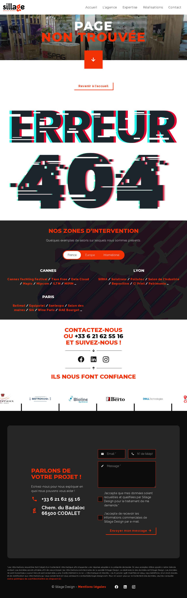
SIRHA (102, 279)
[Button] (93, 59)
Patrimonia (157, 283)
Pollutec (137, 279)
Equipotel (37, 305)
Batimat (19, 305)
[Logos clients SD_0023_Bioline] (63, 399)
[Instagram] (106, 359)
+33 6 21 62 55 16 (61, 499)
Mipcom (43, 283)
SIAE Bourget (69, 310)
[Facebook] (81, 359)
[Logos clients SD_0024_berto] (101, 399)
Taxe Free (59, 279)
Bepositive (120, 283)
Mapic (28, 283)
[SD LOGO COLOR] (14, 7)
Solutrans (119, 279)
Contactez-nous (93, 330)
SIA (31, 310)
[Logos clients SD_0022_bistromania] (26, 399)
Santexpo (56, 305)
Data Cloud (80, 279)
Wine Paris (46, 310)
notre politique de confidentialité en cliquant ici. (34, 579)
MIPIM (69, 283)
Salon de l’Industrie (164, 279)
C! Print (139, 283)
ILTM (56, 283)
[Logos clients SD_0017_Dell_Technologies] (138, 399)
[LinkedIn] (93, 359)
